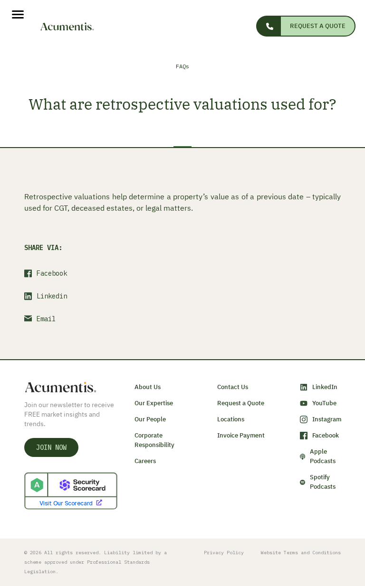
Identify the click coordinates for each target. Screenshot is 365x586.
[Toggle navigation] (12, 14)
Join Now (51, 447)
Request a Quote (318, 26)
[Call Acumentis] (268, 26)
